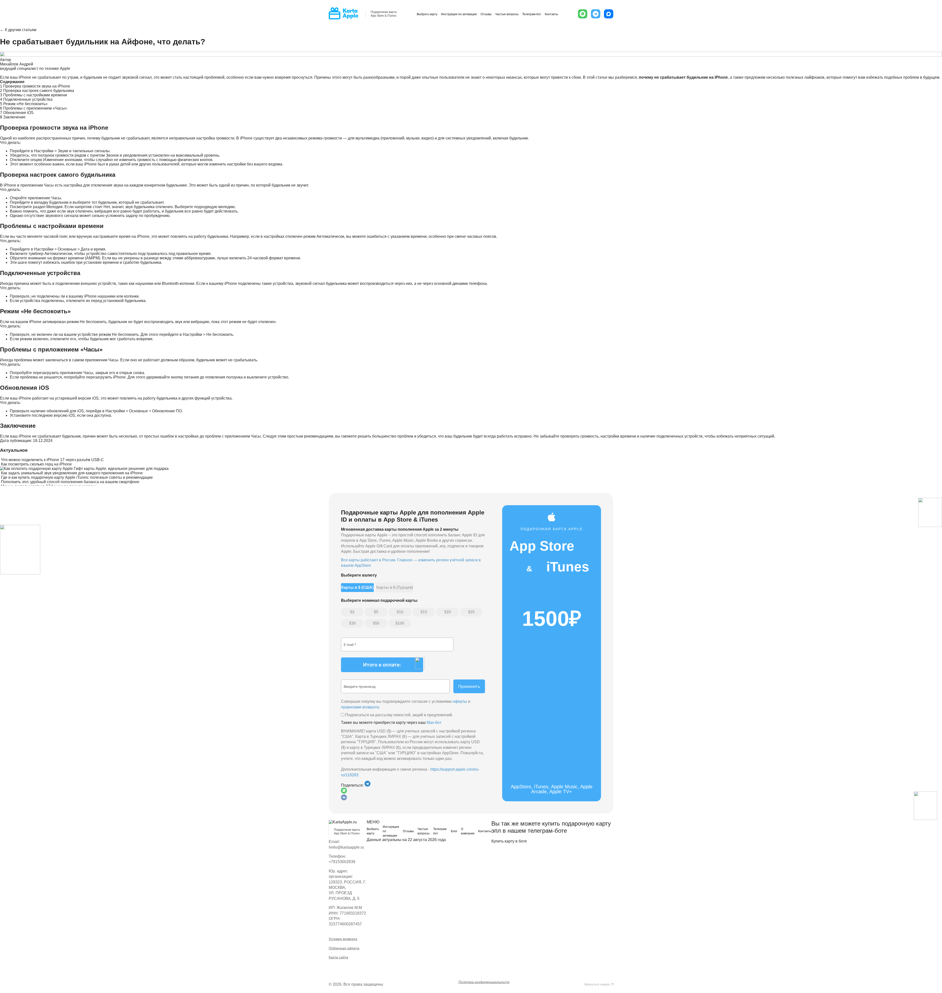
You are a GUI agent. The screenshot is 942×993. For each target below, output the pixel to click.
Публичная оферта (344, 948)
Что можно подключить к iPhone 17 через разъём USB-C (52, 460)
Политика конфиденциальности (484, 982)
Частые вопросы (507, 14)
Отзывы (486, 14)
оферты (460, 701)
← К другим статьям (18, 30)
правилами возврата (360, 707)
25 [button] (472, 612)
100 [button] (401, 623)
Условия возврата (343, 939)
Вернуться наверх (597, 984)
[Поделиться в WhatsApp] (413, 791)
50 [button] (377, 623)
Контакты (551, 14)
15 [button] (425, 612)
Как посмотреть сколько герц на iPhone (36, 464)
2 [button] (353, 612)
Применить (469, 686)
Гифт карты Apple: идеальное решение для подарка (121, 468)
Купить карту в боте (509, 841)
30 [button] (353, 623)
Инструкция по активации (459, 14)
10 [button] (401, 612)
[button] (582, 13)
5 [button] (377, 612)
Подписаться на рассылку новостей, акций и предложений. (398, 715)
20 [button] (448, 612)
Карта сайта (338, 957)
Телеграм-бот (531, 14)
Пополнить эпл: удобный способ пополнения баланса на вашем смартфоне (70, 482)
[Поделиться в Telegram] (367, 785)
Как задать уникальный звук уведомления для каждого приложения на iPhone (72, 473)
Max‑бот (434, 722)
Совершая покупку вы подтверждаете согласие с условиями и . (405, 704)
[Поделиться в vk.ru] (344, 799)
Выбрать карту (427, 14)
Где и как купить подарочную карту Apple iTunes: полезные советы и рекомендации (77, 477)
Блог (454, 831)
